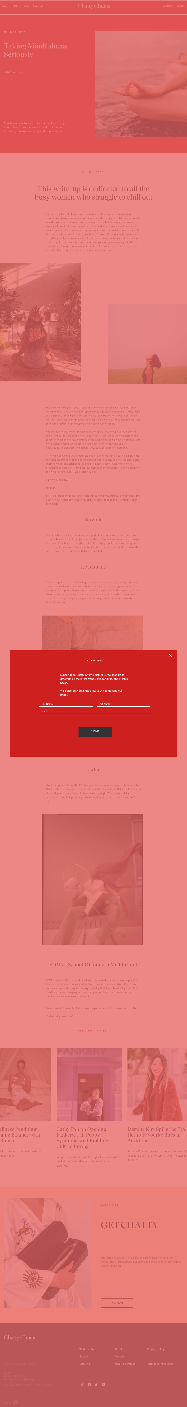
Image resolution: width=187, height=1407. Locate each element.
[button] (170, 655)
